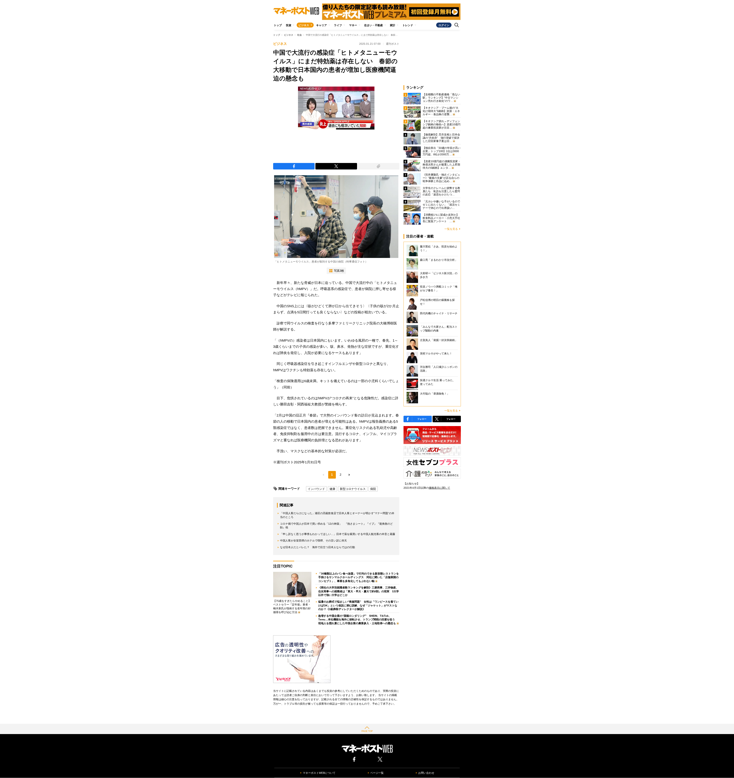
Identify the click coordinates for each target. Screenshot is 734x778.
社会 (299, 35)
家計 (392, 25)
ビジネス (303, 25)
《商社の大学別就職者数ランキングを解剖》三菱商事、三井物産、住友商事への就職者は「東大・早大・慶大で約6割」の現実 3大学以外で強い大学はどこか (358, 591)
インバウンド (316, 488)
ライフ (338, 25)
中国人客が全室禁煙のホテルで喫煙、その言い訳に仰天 (313, 540)
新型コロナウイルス (353, 488)
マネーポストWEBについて (319, 773)
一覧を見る (451, 229)
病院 (373, 488)
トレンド (407, 25)
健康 (332, 488)
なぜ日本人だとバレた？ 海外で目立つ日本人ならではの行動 (317, 547)
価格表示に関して (439, 487)
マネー (353, 25)
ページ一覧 (377, 773)
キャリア (321, 25)
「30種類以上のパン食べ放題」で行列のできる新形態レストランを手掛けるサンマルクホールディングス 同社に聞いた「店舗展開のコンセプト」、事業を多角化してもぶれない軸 (358, 577)
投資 (288, 25)
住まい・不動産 (373, 25)
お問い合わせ (426, 773)
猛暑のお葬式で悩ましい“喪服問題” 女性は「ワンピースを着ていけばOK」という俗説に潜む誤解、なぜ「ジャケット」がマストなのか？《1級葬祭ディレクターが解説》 (358, 605)
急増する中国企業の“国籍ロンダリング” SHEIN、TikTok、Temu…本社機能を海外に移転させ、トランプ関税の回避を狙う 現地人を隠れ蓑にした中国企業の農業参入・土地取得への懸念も (358, 619)
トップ (278, 25)
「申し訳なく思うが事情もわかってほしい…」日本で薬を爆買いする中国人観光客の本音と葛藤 (337, 534)
